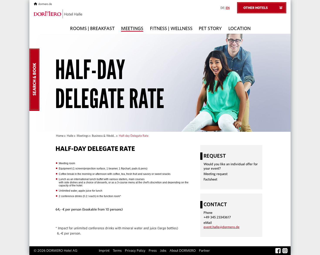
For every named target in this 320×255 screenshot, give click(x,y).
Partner (204, 250)
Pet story (210, 28)
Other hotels (263, 8)
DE (222, 8)
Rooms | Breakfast (92, 28)
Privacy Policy (135, 250)
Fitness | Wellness (171, 28)
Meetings (132, 28)
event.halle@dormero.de (221, 227)
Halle (70, 135)
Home (60, 135)
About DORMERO (183, 250)
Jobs (163, 250)
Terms (117, 250)
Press (153, 250)
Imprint (104, 250)
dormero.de (45, 4)
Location (239, 28)
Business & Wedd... (104, 135)
